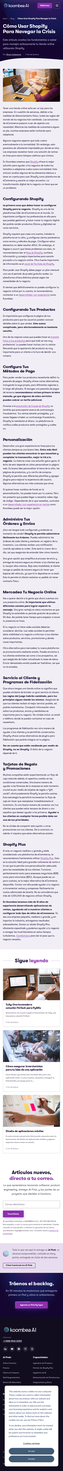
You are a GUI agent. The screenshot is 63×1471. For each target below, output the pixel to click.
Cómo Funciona (9, 1363)
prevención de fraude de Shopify (33, 406)
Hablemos (45, 5)
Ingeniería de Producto (42, 1363)
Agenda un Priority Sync (31, 1305)
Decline (31, 1459)
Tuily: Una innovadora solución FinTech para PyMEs (23, 1006)
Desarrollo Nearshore (12, 1382)
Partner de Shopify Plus (43, 1368)
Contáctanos (23, 935)
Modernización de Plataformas (46, 1377)
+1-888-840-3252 (12, 1341)
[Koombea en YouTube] (12, 1348)
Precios (6, 1368)
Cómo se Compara (11, 1373)
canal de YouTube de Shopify (39, 264)
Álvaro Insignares (13, 54)
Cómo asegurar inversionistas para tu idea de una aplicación (24, 1068)
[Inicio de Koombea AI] (19, 5)
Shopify (34, 161)
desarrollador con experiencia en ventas (28, 504)
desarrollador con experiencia (34, 294)
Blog (12, 18)
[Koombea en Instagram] (25, 1348)
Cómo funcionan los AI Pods (19, 1265)
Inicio (5, 18)
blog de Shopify (34, 252)
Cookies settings (31, 1443)
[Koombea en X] (32, 1348)
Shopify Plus (46, 858)
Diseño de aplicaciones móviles (25, 1131)
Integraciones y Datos (42, 1382)
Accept (31, 1451)
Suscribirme (13, 1214)
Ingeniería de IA (39, 1373)
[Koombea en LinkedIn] (5, 1348)
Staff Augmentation (11, 1377)
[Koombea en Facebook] (18, 1348)
